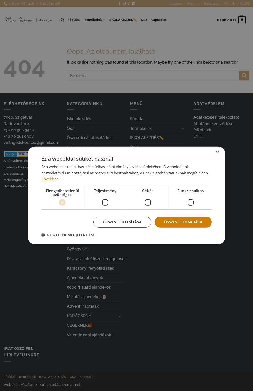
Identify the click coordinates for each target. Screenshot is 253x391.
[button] (68, 235)
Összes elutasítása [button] (122, 221)
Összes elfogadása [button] (183, 221)
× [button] (217, 152)
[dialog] (126, 195)
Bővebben (50, 178)
